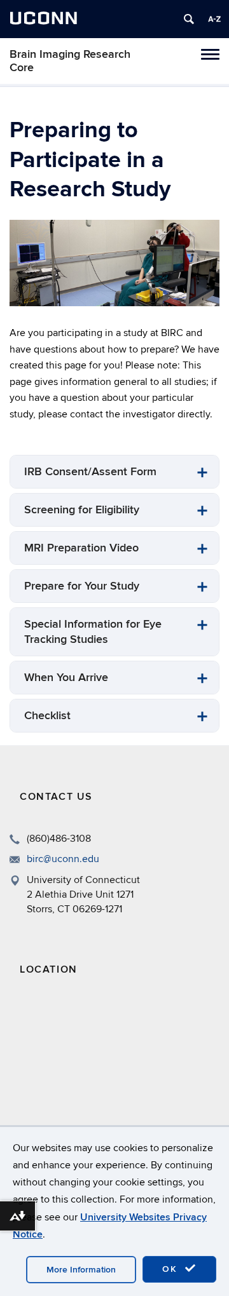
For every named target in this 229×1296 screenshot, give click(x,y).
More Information (81, 1269)
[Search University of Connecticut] (189, 19)
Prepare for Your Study (81, 586)
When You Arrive (66, 677)
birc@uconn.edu (63, 859)
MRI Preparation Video (81, 548)
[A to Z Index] (214, 19)
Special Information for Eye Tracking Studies (93, 632)
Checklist (47, 715)
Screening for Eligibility (81, 509)
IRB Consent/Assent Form (90, 471)
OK (171, 1269)
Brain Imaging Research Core (70, 61)
